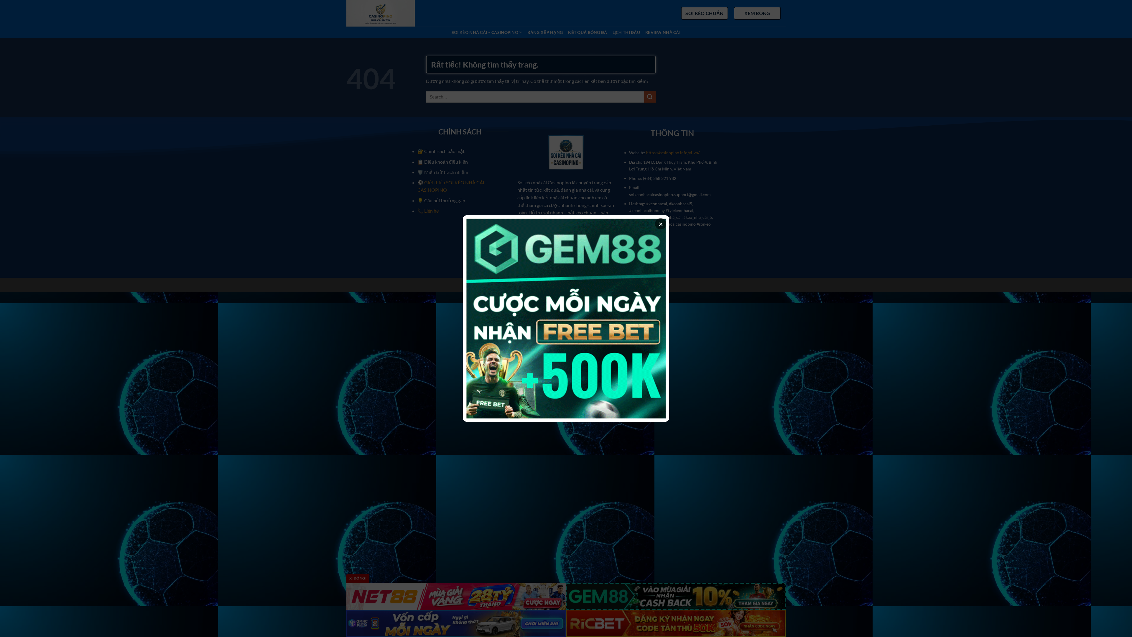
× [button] (661, 224)
